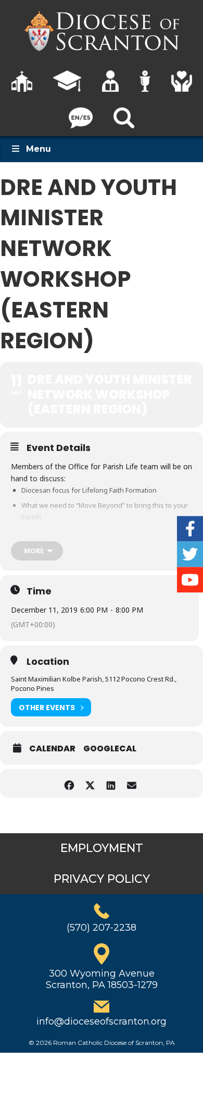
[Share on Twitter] (90, 783)
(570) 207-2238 (101, 927)
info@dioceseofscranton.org (101, 1021)
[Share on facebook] (69, 783)
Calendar (52, 748)
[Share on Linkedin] (111, 783)
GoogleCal (109, 748)
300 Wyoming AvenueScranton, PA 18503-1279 (102, 979)
